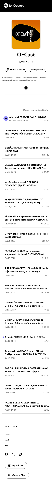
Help (6, 446)
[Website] (26, 88)
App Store (17, 465)
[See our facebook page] (6, 454)
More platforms (38, 69)
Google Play (18, 475)
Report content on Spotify (36, 109)
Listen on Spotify (17, 69)
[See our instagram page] (20, 454)
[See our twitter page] (13, 454)
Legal (7, 440)
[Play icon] (5, 118)
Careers (7, 434)
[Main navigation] (47, 6)
